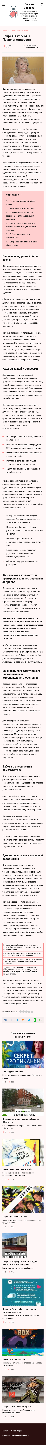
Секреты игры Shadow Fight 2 (16, 1406)
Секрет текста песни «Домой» (17, 1169)
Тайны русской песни (12, 1072)
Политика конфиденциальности (15, 1435)
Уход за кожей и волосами (22, 208)
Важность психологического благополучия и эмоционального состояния (21, 226)
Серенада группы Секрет (14, 1216)
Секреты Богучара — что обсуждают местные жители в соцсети (20, 1263)
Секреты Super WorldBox (14, 1359)
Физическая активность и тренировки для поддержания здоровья (20, 215)
